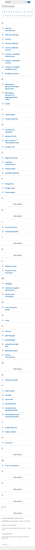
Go (28, 2)
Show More (27, 521)
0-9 (31, 16)
